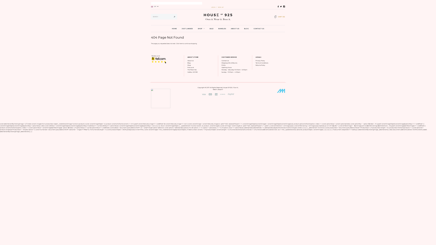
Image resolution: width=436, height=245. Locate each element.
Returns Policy (260, 65)
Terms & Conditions (262, 63)
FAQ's (223, 65)
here (181, 43)
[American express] (216, 94)
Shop (189, 65)
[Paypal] (231, 94)
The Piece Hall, (192, 70)
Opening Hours (227, 67)
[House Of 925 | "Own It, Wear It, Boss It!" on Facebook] (278, 6)
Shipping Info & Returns (229, 63)
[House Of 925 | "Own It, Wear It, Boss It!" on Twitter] (280, 6)
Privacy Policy (260, 60)
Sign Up (221, 7)
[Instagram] (159, 59)
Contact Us (225, 60)
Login (213, 7)
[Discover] (222, 94)
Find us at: (190, 67)
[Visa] (204, 94)
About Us (190, 60)
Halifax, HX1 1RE (192, 72)
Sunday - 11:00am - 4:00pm (231, 72)
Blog (189, 63)
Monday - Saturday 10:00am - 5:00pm (234, 70)
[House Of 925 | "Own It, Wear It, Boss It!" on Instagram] (283, 6)
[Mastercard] (210, 94)
